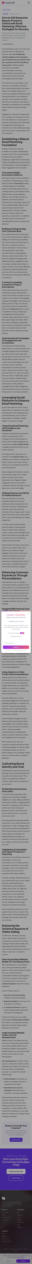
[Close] (28, 613)
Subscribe (16, 647)
